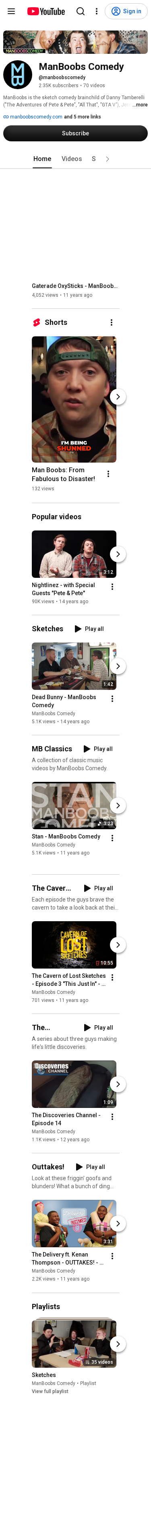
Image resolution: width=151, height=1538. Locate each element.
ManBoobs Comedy (53, 713)
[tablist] (76, 159)
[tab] (42, 159)
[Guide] (11, 11)
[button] (107, 159)
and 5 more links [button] (82, 117)
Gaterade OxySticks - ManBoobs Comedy (76, 286)
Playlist (88, 1383)
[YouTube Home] (45, 11)
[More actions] (111, 322)
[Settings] (96, 11)
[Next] (118, 397)
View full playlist (50, 1391)
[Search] (80, 11)
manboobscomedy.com (35, 117)
